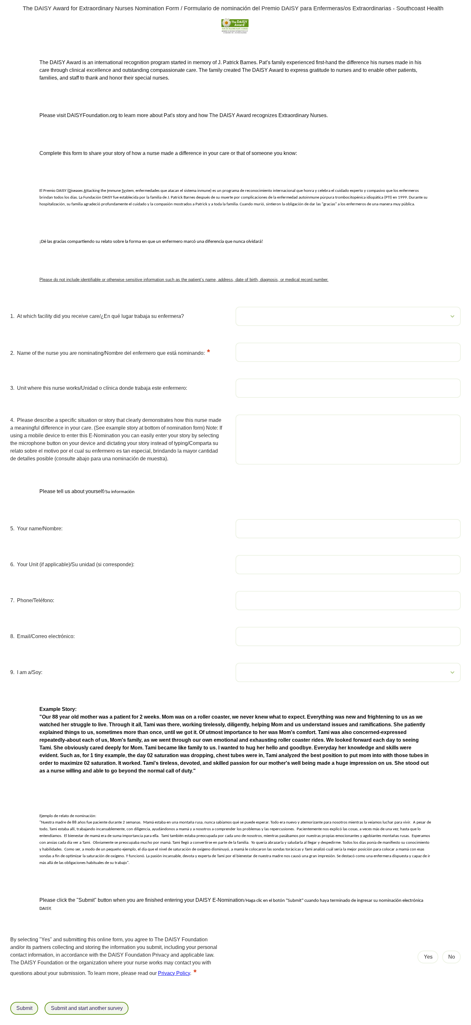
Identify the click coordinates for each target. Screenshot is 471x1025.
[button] (442, 316)
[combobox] (348, 316)
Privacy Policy (174, 973)
